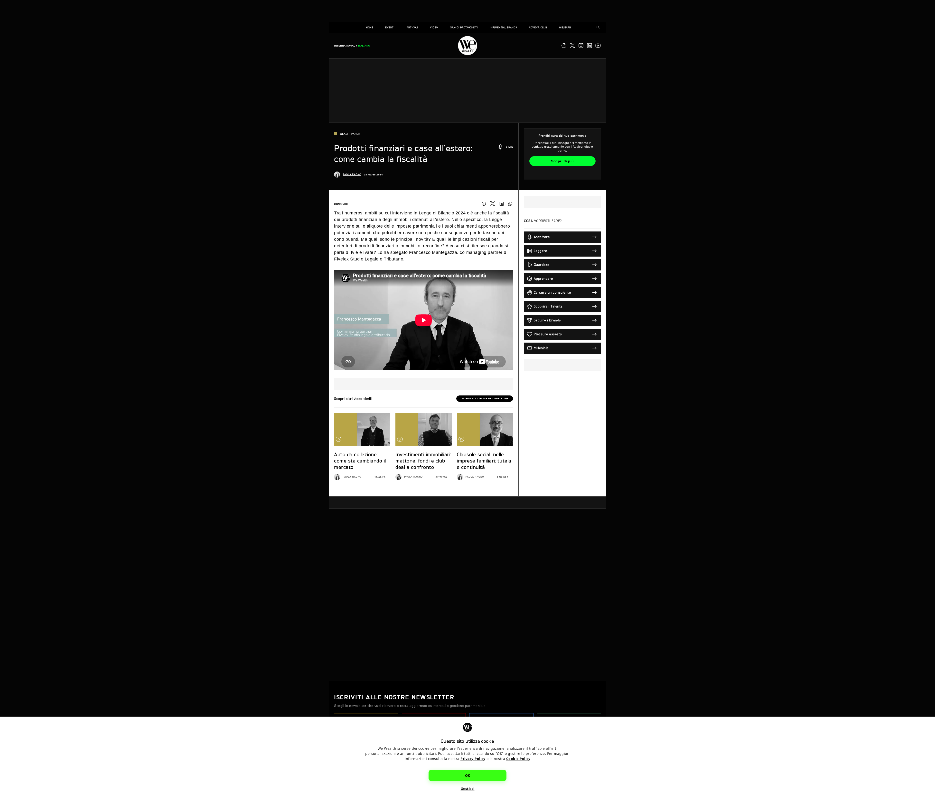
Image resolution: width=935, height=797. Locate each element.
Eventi (389, 27)
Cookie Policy (518, 758)
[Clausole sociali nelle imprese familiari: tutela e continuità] (485, 429)
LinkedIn (501, 203)
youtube (598, 45)
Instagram (581, 45)
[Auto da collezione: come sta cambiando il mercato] (362, 429)
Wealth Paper (350, 134)
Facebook (564, 45)
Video (434, 27)
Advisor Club (538, 27)
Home (369, 27)
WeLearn (565, 27)
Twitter (492, 203)
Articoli (412, 27)
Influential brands (503, 27)
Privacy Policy (472, 758)
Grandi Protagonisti (464, 27)
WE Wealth (467, 46)
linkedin (589, 45)
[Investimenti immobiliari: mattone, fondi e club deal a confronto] (423, 429)
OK (467, 775)
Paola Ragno (352, 174)
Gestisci (468, 788)
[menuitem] (344, 45)
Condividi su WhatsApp (510, 203)
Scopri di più (562, 161)
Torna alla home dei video (482, 398)
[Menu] (338, 27)
